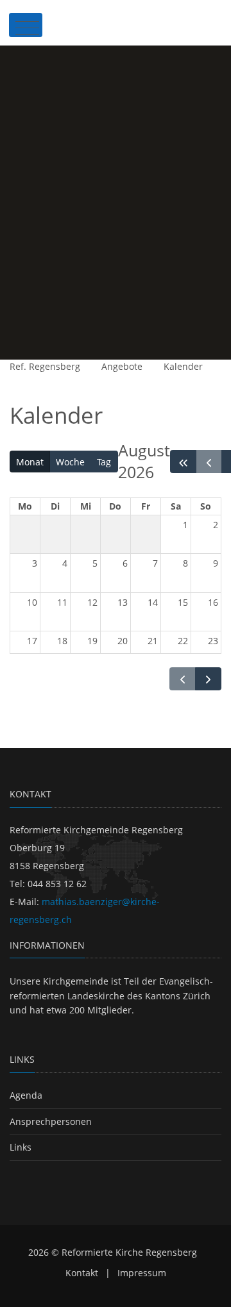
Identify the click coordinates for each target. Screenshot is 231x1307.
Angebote (121, 366)
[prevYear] (183, 461)
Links (20, 1147)
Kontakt (81, 1273)
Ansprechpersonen (51, 1121)
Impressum (141, 1273)
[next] (208, 678)
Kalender (183, 366)
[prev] (209, 461)
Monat (30, 462)
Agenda (26, 1095)
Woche (70, 462)
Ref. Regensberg (45, 366)
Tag (104, 462)
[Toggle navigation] (25, 25)
